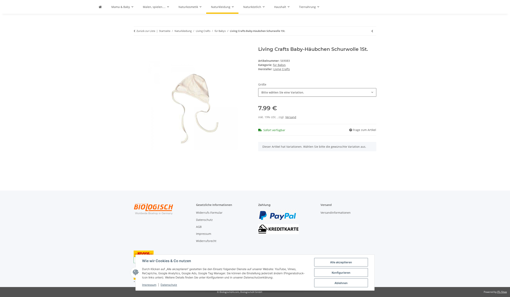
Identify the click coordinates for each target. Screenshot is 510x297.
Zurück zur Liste (145, 31)
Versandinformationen (336, 212)
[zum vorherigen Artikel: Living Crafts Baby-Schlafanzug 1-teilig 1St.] (372, 31)
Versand (290, 117)
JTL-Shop (502, 292)
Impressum (149, 284)
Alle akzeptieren (341, 262)
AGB (199, 227)
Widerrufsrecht (206, 241)
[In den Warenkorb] (137, 44)
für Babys (279, 65)
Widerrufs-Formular (209, 212)
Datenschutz (169, 284)
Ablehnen (341, 283)
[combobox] (317, 92)
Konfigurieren (341, 272)
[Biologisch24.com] (100, 7)
